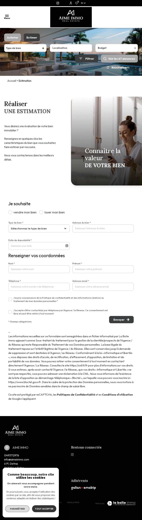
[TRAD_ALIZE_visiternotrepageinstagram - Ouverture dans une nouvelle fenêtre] (57, 3)
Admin (59, 502)
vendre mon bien (25, 212)
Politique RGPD (73, 502)
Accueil (11, 80)
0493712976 (11, 455)
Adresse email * (80, 281)
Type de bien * (15, 222)
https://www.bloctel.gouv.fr (24, 382)
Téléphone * (14, 281)
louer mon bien (55, 212)
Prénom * (77, 263)
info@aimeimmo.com (16, 459)
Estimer (31, 37)
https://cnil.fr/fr (79, 365)
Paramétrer (17, 508)
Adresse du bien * (81, 222)
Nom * (11, 263)
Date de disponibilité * (20, 240)
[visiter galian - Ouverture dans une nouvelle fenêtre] (83, 488)
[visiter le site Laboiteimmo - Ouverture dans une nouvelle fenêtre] (121, 503)
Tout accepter (44, 508)
